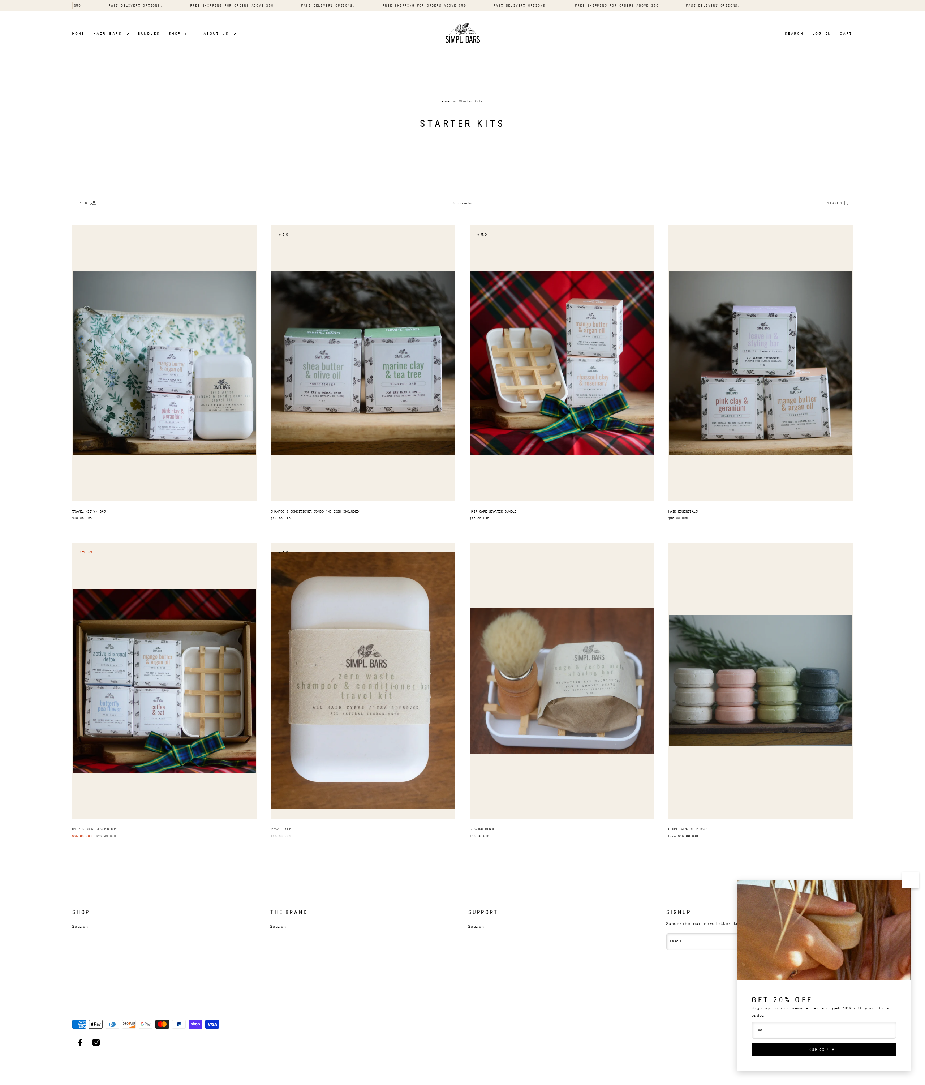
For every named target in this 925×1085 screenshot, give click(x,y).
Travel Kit (281, 829)
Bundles (149, 33)
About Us (216, 33)
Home (78, 33)
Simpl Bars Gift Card (687, 829)
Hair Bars (108, 33)
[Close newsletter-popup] (910, 880)
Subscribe (824, 1049)
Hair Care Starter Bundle (493, 511)
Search (80, 926)
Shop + (178, 33)
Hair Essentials (683, 511)
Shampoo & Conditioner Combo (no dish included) (316, 511)
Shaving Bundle (483, 829)
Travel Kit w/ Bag (89, 511)
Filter (80, 203)
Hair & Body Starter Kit (94, 829)
